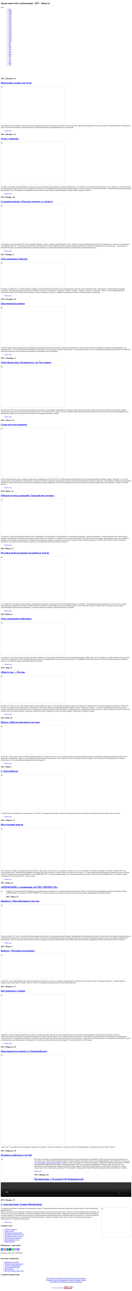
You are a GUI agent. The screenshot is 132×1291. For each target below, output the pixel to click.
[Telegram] (15, 1249)
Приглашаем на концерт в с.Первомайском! (24, 1051)
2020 (10, 32)
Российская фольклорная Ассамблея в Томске (25, 553)
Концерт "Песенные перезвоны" (18, 950)
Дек (10, 65)
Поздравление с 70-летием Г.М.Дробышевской (58, 1179)
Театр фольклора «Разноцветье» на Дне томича (26, 362)
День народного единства (14, 259)
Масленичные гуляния (13, 991)
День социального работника (16, 618)
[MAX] (18, 1249)
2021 (10, 33)
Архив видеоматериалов (13, 1265)
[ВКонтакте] (2, 1249)
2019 (10, 30)
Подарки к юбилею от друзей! (16, 1155)
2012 (10, 18)
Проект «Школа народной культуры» (20, 722)
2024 (10, 39)
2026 (10, 42)
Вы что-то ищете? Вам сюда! (14, 1271)
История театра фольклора (13, 1233)
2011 (10, 16)
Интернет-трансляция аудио (14, 1264)
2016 (10, 25)
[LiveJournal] (10, 1249)
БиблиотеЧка (9, 1269)
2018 (10, 28)
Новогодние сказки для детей (16, 83)
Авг (10, 58)
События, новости (11, 1229)
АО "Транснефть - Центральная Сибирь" (47, 1162)
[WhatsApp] (13, 1249)
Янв (10, 46)
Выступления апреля (12, 824)
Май (10, 52)
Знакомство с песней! (12, 1262)
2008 (10, 11)
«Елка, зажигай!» (10, 138)
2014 (10, 21)
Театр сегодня (9, 1231)
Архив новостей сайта (12, 1267)
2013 (10, 19)
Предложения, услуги (12, 1240)
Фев (10, 47)
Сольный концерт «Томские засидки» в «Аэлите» (27, 201)
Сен (10, 59)
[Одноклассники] (4, 1249)
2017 (10, 26)
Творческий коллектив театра (14, 1234)
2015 (10, 23)
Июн (10, 54)
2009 (10, 12)
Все (10, 9)
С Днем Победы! (9, 771)
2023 (10, 37)
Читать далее (8, 130)
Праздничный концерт (13, 303)
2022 (10, 35)
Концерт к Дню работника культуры (20, 901)
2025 (10, 40)
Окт (10, 61)
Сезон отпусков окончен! (14, 424)
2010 (10, 14)
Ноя (10, 63)
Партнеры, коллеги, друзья (13, 1236)
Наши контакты (10, 1241)
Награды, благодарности (13, 1238)
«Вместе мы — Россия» (13, 672)
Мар (10, 49)
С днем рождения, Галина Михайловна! (21, 1204)
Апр (10, 51)
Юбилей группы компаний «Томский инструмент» (28, 495)
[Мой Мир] (7, 1249)
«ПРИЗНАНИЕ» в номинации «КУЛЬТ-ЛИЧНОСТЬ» (29, 887)
